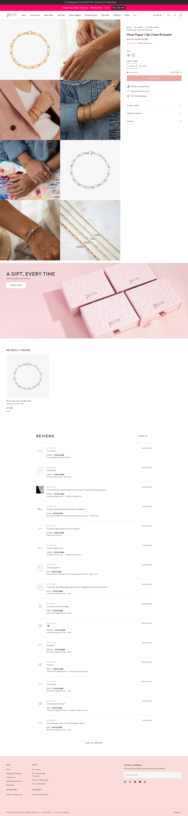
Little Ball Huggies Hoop (54, 496)
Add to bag (154, 78)
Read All (143, 436)
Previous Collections (40, 794)
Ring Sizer (10, 785)
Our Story (36, 769)
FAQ (8, 769)
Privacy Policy (46, 812)
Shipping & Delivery (14, 773)
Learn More (16, 285)
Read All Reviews (93, 743)
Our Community (39, 784)
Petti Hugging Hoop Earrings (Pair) (58, 457)
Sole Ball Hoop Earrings (54, 477)
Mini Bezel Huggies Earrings (56, 652)
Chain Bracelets (152, 27)
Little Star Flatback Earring (56, 594)
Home (129, 27)
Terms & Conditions (62, 812)
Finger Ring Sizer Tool (53, 535)
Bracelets (138, 27)
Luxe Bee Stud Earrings (54, 555)
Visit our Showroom (40, 780)
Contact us (10, 777)
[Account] (175, 15)
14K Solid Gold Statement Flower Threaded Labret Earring (67, 574)
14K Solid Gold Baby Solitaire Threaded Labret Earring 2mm (67, 516)
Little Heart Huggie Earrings (56, 613)
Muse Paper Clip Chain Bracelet (18, 401)
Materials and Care (14, 781)
